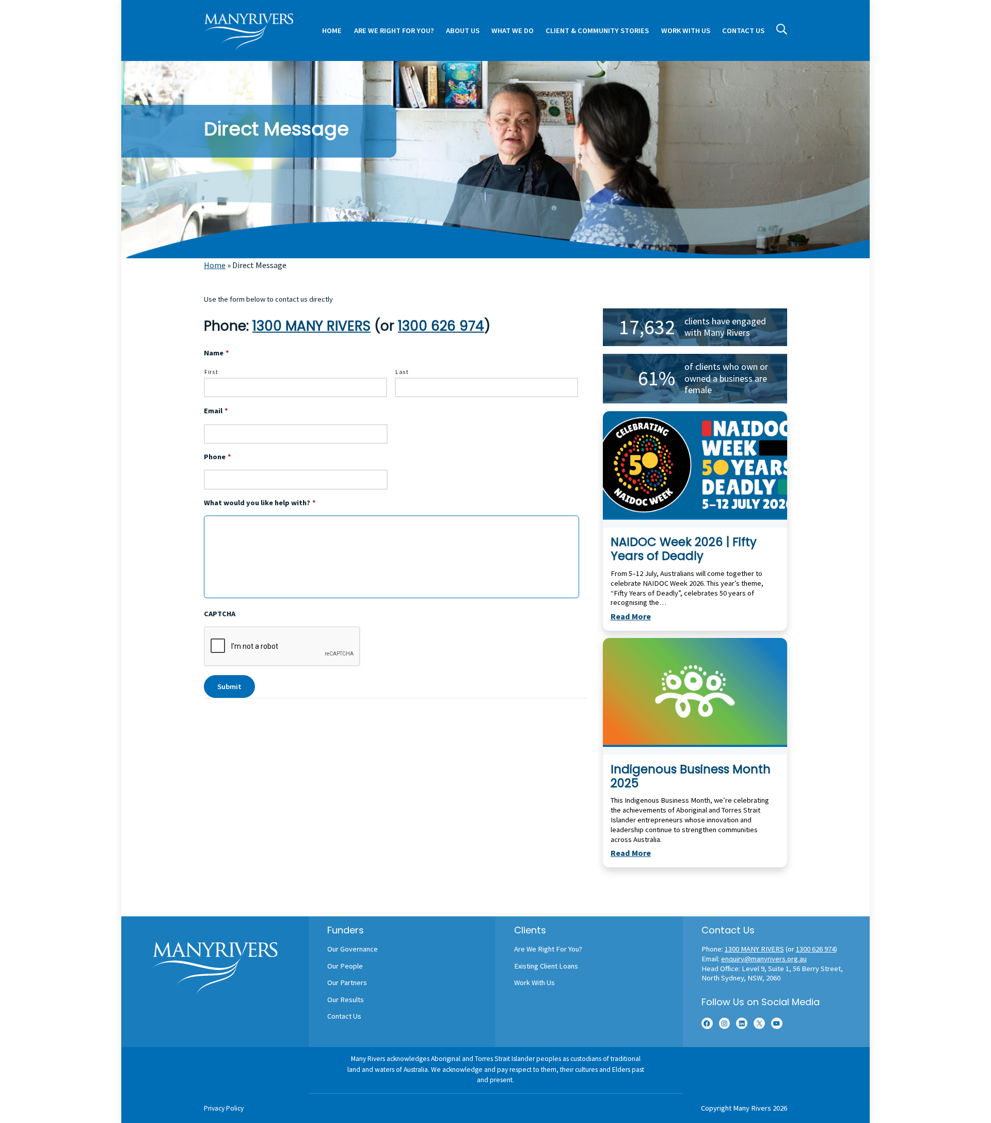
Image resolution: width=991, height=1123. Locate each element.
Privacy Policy (224, 1108)
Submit (229, 686)
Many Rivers (752, 1108)
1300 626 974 (441, 326)
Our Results (345, 999)
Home (215, 265)
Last (402, 372)
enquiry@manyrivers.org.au (764, 958)
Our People (345, 966)
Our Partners (347, 982)
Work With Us (534, 982)
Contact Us (344, 1016)
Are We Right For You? (548, 949)
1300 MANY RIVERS (311, 326)
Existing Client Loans (546, 966)
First (211, 372)
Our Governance (352, 949)
